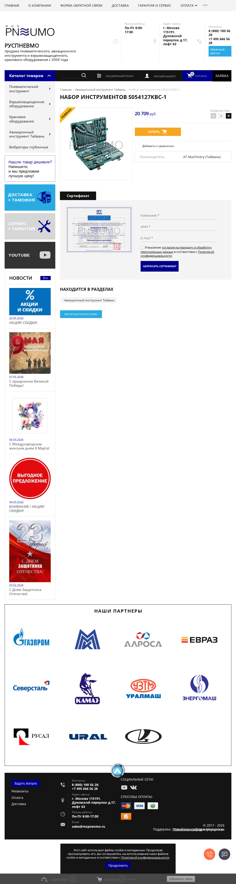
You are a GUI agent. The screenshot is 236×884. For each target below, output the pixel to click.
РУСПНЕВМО (22, 45)
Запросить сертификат (159, 266)
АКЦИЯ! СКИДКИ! (23, 322)
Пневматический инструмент (23, 88)
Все (45, 278)
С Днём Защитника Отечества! (25, 591)
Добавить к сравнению (158, 146)
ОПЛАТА (187, 5)
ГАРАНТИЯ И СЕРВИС (154, 5)
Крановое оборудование (21, 118)
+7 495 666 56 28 (219, 41)
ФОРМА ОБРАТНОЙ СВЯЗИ (81, 5)
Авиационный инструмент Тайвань (26, 134)
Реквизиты (20, 791)
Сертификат (78, 195)
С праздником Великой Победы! (29, 383)
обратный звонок (217, 51)
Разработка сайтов (187, 829)
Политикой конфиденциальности (145, 857)
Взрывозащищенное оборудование (26, 103)
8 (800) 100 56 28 (219, 33)
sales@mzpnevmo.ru (88, 826)
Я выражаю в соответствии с (177, 251)
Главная (65, 89)
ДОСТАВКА (120, 5)
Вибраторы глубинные (28, 147)
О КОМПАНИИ (39, 5)
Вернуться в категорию (81, 314)
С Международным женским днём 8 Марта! (29, 446)
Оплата (17, 797)
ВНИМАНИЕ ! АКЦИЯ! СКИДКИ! (26, 508)
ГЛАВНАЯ (12, 5)
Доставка (19, 804)
